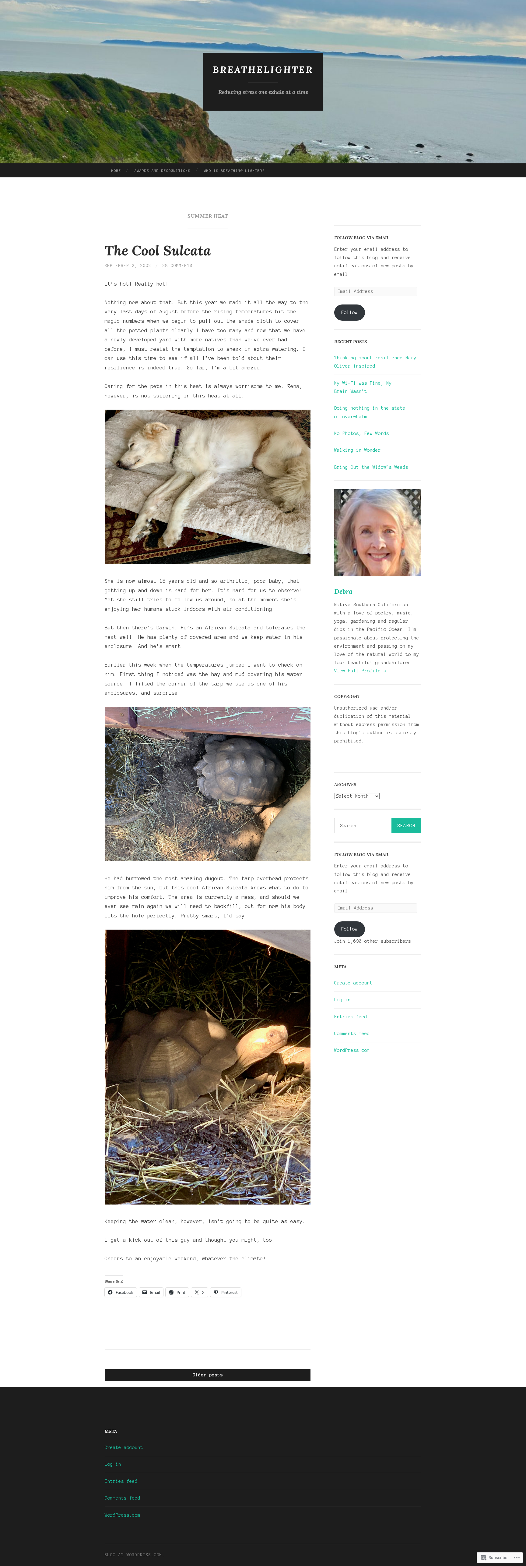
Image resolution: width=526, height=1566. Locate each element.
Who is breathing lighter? (234, 171)
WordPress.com (352, 1050)
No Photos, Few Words (361, 433)
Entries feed (350, 1016)
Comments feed (352, 1033)
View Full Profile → (360, 670)
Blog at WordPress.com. (135, 1555)
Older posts (208, 1374)
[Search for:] (377, 825)
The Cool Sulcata (158, 250)
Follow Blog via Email (361, 237)
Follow (349, 312)
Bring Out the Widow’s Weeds (371, 467)
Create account (353, 983)
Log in (342, 999)
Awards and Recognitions (163, 171)
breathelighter (263, 69)
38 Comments (178, 266)
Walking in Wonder (357, 450)
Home (116, 171)
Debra (343, 591)
